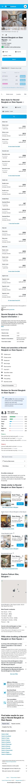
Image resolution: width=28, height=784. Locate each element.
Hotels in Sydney (6, 740)
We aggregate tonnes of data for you (11, 768)
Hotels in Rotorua (6, 746)
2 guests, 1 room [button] (7, 55)
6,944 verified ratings (15, 47)
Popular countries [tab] (15, 723)
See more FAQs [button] (14, 674)
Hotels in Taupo (5, 738)
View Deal (20, 503)
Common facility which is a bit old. (11, 446)
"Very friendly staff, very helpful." (11, 438)
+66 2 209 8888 (6, 45)
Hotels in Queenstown (7, 750)
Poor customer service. (9, 448)
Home (8, 777)
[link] (10, 507)
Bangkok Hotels (19, 780)
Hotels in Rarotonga (6, 744)
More (2, 326)
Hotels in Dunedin (6, 748)
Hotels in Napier (5, 752)
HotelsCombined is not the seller (10, 766)
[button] (2, 6)
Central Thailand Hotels (6, 780)
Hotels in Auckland (6, 736)
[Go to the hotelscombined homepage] (10, 6)
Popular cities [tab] (5, 723)
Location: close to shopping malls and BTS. (13, 440)
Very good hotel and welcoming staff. (12, 436)
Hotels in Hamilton (6, 742)
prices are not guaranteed (11, 761)
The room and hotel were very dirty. (12, 450)
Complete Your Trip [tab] (7, 727)
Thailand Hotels (14, 777)
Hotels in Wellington (7, 754)
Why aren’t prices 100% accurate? (11, 771)
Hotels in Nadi (5, 734)
